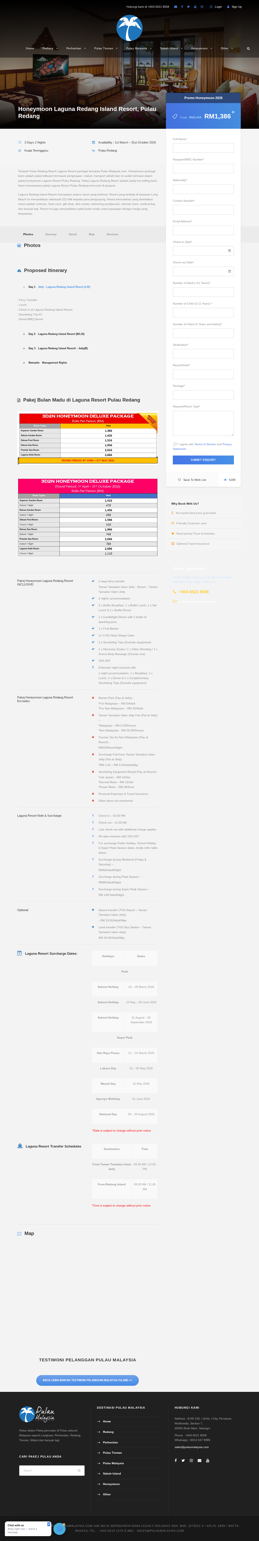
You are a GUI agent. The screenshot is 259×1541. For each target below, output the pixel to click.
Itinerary (51, 234)
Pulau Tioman (103, 48)
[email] (175, 6)
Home (30, 48)
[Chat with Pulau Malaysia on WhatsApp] (59, 1529)
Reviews (112, 234)
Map (92, 234)
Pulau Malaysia (136, 48)
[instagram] (202, 6)
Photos (28, 234)
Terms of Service (205, 444)
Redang (47, 48)
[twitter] (188, 6)
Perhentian (73, 48)
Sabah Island (169, 48)
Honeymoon (199, 48)
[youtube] (195, 6)
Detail (73, 234)
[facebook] (182, 6)
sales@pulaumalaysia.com (192, 1447)
